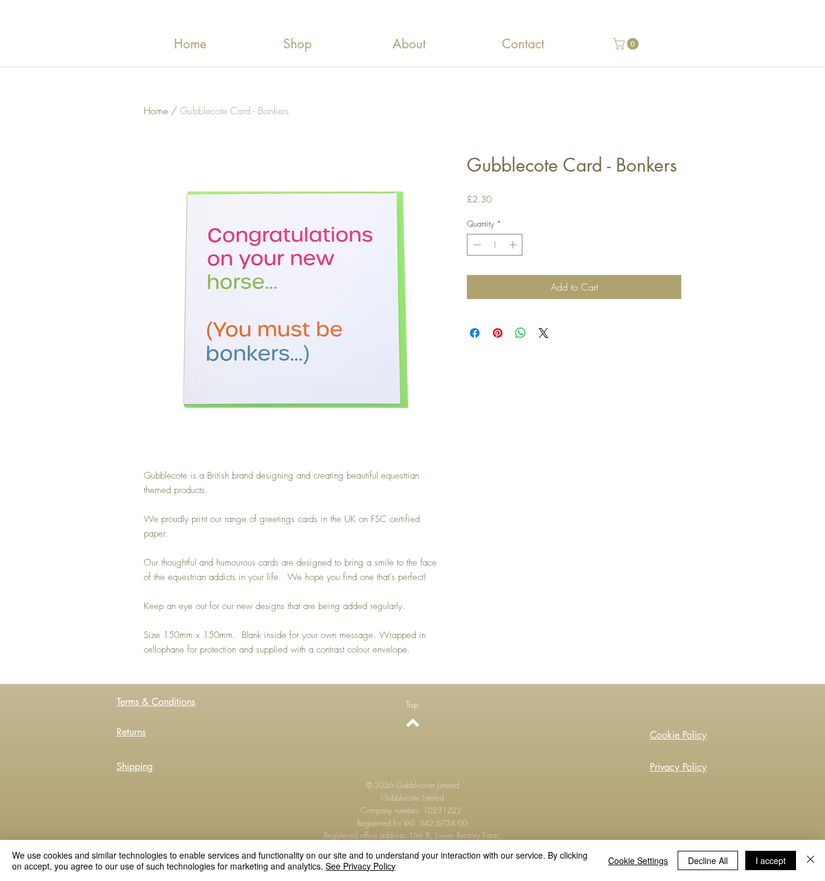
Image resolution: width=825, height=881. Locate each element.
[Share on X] (543, 333)
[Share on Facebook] (474, 333)
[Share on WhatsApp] (520, 333)
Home (156, 110)
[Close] (810, 860)
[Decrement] (476, 244)
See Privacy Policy (361, 866)
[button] (627, 44)
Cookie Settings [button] (638, 860)
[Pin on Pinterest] (497, 333)
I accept (771, 860)
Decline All (708, 860)
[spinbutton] (495, 244)
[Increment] (514, 244)
